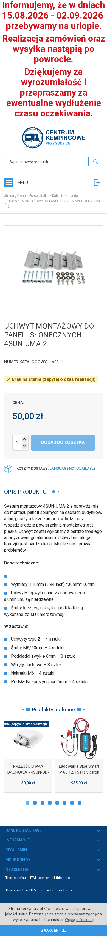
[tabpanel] (28, 755)
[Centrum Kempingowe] (53, 137)
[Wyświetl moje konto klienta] (97, 182)
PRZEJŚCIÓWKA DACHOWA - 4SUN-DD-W (28, 772)
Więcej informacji (79, 919)
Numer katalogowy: (26, 361)
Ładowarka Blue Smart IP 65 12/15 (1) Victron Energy (78, 772)
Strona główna (15, 196)
